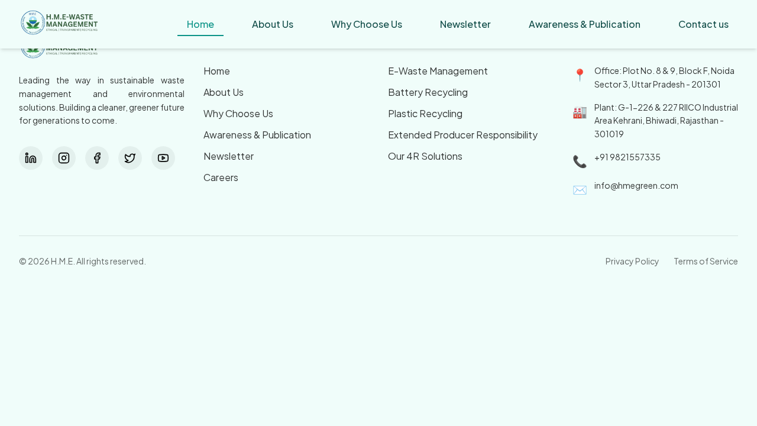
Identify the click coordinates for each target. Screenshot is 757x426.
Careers (220, 177)
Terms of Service (706, 261)
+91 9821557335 (627, 156)
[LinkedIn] (31, 158)
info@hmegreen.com (636, 185)
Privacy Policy (632, 261)
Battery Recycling (428, 92)
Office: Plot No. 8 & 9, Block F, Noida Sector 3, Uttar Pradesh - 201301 (664, 77)
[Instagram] (64, 158)
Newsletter (228, 156)
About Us (223, 92)
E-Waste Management (438, 70)
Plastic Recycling (425, 113)
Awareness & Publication (257, 134)
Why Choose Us (238, 113)
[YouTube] (163, 158)
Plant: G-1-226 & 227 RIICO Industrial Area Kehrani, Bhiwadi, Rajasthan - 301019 (666, 121)
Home (216, 70)
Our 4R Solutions (425, 156)
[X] (130, 158)
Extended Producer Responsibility (463, 134)
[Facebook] (97, 158)
